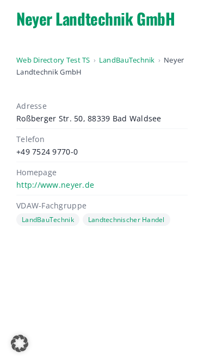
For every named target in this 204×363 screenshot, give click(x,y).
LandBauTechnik (127, 60)
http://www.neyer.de (55, 185)
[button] (19, 343)
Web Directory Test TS (53, 60)
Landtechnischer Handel (126, 219)
